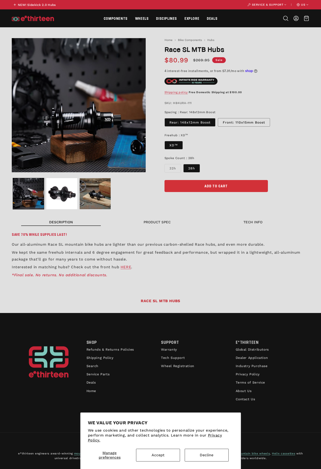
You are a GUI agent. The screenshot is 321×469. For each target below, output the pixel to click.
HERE (126, 267)
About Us (244, 391)
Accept (158, 455)
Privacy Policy (248, 374)
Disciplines (166, 18)
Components (116, 18)
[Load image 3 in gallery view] (95, 193)
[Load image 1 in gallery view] (28, 193)
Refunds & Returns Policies (110, 349)
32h (175, 169)
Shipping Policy (100, 358)
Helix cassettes (283, 453)
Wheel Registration (177, 366)
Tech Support (173, 358)
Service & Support (267, 4)
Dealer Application (252, 358)
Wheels (142, 18)
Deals (212, 18)
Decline (206, 455)
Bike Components (190, 40)
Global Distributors (252, 349)
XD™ (173, 145)
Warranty (169, 349)
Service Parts (98, 374)
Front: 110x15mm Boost (244, 122)
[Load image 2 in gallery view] (61, 193)
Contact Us (245, 399)
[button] (115, 18)
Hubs (210, 40)
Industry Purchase (252, 366)
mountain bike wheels (253, 453)
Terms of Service (250, 382)
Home (168, 40)
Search (92, 366)
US (303, 4)
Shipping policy (176, 92)
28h (191, 168)
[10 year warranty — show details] (191, 81)
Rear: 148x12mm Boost (190, 122)
